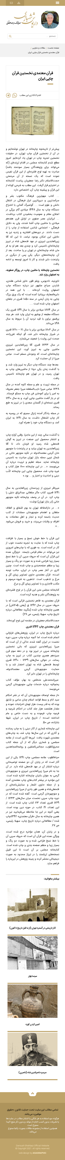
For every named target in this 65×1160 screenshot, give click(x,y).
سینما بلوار (32, 976)
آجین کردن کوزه (33, 1024)
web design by (32, 1153)
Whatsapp (14, 95)
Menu (57, 2)
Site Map (18, 3)
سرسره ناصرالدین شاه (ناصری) (32, 1073)
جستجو (10, 36)
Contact (11, 3)
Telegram (8, 95)
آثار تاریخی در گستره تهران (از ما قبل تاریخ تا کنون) (32, 928)
